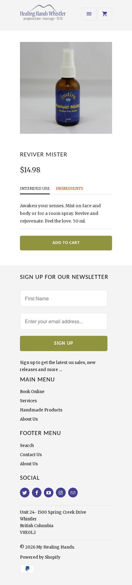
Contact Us (31, 454)
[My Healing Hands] (44, 17)
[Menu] (89, 14)
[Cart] (104, 14)
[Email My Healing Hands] (73, 492)
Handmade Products (41, 410)
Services (28, 400)
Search (27, 445)
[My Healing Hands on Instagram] (60, 492)
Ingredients (69, 188)
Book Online (32, 391)
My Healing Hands (55, 547)
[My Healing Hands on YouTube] (48, 492)
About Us (29, 419)
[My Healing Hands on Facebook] (36, 492)
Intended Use (35, 188)
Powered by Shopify (40, 557)
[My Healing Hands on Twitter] (24, 492)
